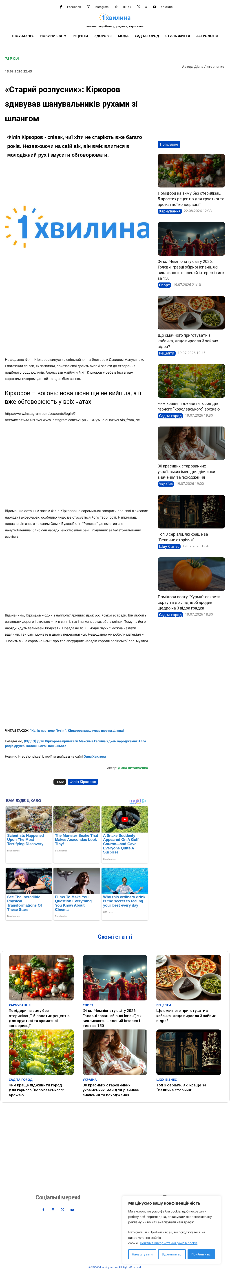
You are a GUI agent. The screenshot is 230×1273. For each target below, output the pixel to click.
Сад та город (170, 415)
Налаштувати (142, 1254)
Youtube (167, 7)
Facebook (74, 7)
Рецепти (166, 353)
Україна (166, 483)
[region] (171, 1230)
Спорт (164, 284)
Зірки (12, 58)
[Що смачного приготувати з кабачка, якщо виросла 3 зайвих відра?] (191, 313)
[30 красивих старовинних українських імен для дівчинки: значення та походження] (191, 443)
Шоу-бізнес (169, 546)
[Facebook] (60, 7)
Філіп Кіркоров (83, 781)
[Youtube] (154, 7)
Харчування (170, 211)
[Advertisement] (77, 320)
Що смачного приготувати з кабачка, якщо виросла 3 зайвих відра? (188, 341)
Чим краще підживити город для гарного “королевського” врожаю (36, 1090)
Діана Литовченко (209, 67)
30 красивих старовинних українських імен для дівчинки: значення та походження (187, 472)
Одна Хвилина (95, 756)
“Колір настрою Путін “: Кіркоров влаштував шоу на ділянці (77, 730)
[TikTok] (116, 7)
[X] (138, 7)
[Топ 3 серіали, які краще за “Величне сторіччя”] (191, 511)
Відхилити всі (172, 1254)
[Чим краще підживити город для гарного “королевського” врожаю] (191, 381)
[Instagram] (88, 7)
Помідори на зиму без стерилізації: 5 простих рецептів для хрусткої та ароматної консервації (191, 199)
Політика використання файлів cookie (168, 1243)
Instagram (101, 7)
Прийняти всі (201, 1254)
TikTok (126, 7)
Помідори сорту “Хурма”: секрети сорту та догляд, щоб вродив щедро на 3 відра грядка (189, 602)
